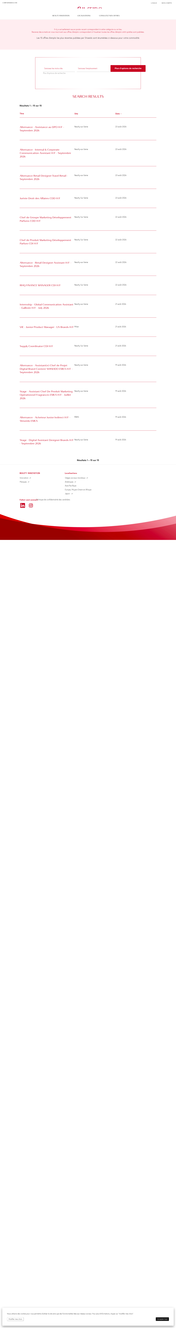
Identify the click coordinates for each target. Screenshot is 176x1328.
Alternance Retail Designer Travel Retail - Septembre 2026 (44, 177)
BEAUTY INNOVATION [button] (60, 16)
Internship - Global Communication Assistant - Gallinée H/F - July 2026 (46, 306)
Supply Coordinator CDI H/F (36, 346)
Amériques (69, 482)
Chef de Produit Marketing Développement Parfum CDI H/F (45, 242)
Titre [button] (22, 113)
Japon (67, 493)
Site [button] (76, 113)
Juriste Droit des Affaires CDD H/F (40, 198)
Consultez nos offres (109, 16)
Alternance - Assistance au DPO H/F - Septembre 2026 (42, 129)
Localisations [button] (84, 16)
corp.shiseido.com (10, 3)
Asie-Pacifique (70, 486)
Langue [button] (154, 3)
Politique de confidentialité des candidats (53, 499)
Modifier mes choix (15, 1319)
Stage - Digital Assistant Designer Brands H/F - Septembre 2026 (47, 442)
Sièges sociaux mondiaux (75, 478)
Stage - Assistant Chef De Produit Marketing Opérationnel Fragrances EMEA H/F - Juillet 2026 (46, 395)
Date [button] (117, 113)
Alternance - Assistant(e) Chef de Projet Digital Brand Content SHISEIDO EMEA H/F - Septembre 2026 (46, 369)
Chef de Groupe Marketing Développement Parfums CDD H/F (45, 219)
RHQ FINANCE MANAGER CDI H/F (40, 285)
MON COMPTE (167, 3)
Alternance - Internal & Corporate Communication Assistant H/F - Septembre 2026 (45, 153)
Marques (23, 482)
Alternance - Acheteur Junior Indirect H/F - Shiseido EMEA (45, 419)
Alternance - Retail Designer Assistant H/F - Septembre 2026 (45, 264)
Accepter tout (162, 1319)
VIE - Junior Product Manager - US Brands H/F (47, 327)
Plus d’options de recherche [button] (54, 73)
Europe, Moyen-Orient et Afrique (78, 490)
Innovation (24, 478)
